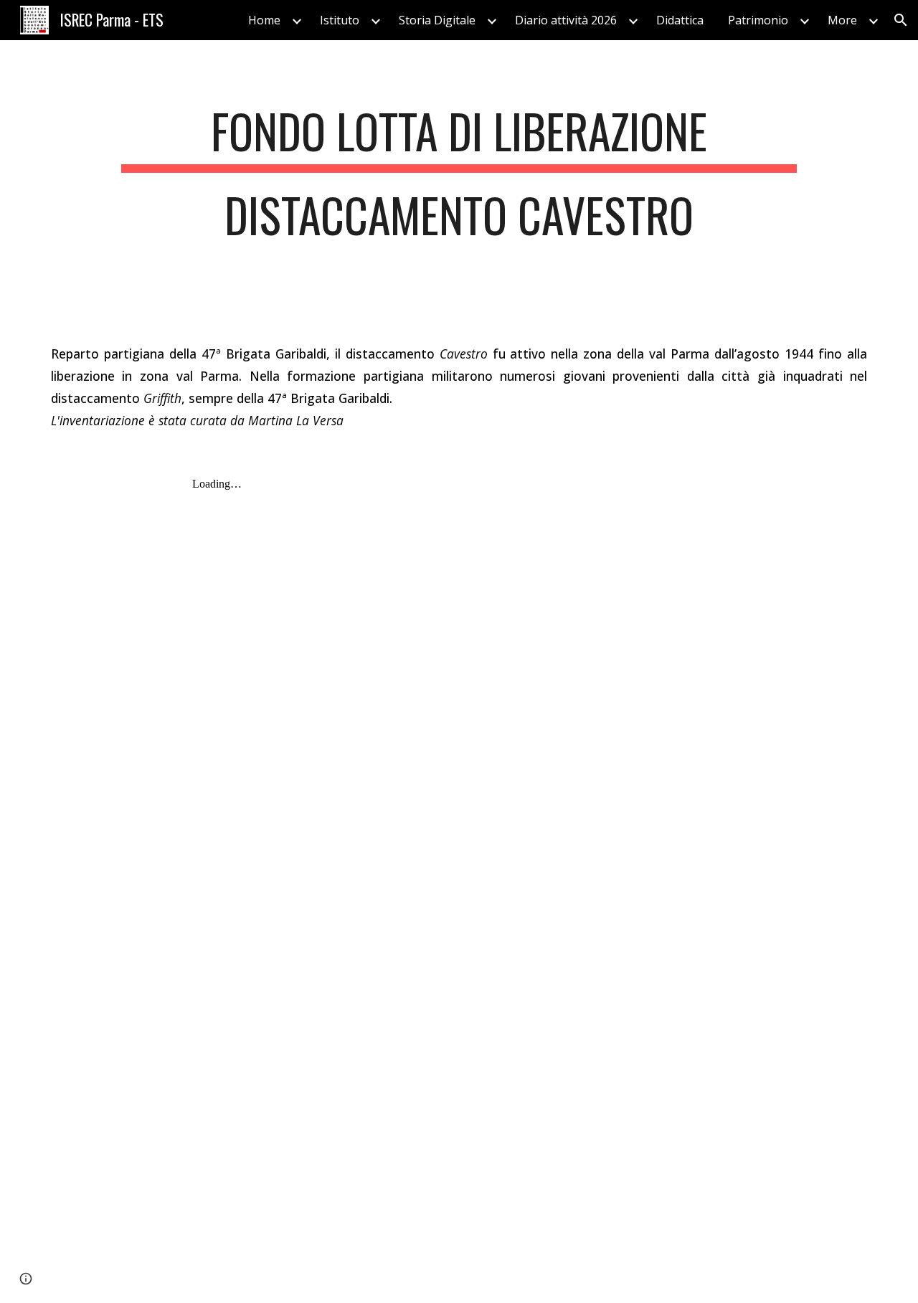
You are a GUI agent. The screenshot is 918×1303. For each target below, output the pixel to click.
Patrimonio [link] (758, 20)
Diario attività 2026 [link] (566, 20)
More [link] (842, 20)
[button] (901, 20)
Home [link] (264, 20)
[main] (458, 180)
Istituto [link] (339, 20)
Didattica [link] (680, 20)
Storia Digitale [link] (437, 20)
